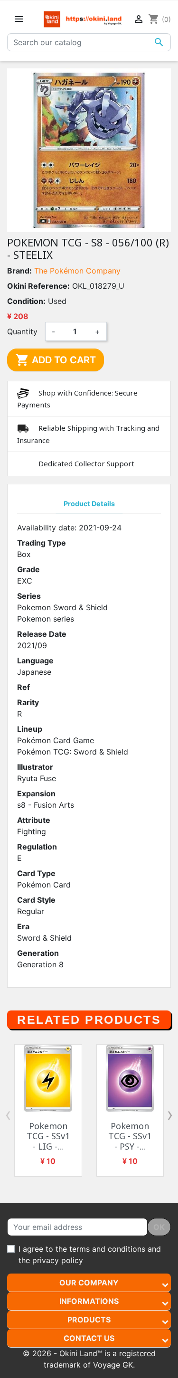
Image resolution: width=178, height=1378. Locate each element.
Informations (89, 1301)
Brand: (19, 270)
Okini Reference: (38, 286)
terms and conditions (107, 1249)
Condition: (26, 301)
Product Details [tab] (89, 504)
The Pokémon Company (77, 270)
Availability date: (46, 527)
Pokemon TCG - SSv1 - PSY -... (129, 1136)
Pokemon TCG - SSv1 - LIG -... (48, 1136)
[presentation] (8, 1114)
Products (89, 1319)
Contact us (89, 1338)
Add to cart (55, 360)
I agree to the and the (90, 1254)
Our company (89, 1282)
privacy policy (57, 1260)
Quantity (22, 331)
